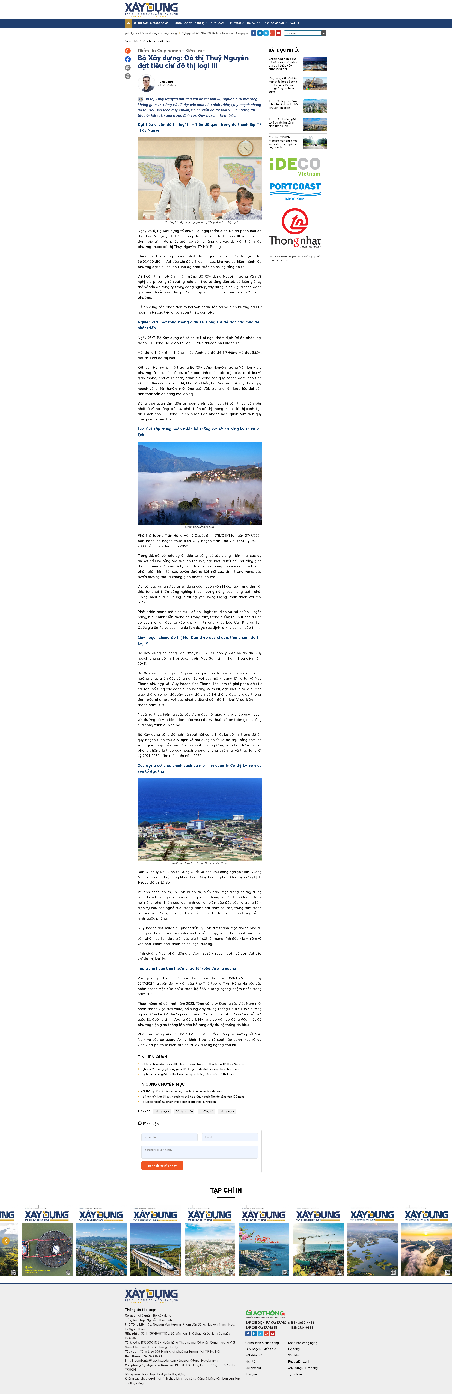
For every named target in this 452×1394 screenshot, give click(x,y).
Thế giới (251, 1374)
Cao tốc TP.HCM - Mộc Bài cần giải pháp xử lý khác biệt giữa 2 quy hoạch (283, 142)
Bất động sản (274, 23)
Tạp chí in (295, 1374)
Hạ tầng (252, 23)
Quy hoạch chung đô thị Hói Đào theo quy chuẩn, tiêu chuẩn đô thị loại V (187, 1074)
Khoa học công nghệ (189, 23)
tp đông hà (206, 1111)
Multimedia (253, 1368)
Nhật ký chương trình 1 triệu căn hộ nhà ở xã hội (210, 33)
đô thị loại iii (227, 1111)
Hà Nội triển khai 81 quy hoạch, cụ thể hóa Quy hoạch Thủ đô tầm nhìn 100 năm (192, 1096)
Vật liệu (295, 23)
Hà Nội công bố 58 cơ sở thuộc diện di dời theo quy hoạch (178, 1101)
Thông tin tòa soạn (140, 1310)
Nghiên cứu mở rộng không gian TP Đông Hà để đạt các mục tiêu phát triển (189, 1069)
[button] (308, 23)
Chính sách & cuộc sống (151, 23)
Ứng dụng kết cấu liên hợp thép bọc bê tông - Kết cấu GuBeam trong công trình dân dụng (283, 85)
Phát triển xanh (299, 1361)
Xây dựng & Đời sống (303, 1368)
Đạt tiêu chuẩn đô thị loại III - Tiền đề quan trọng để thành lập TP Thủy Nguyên (192, 1064)
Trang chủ (131, 41)
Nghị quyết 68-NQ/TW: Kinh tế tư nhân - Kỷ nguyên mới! (140, 33)
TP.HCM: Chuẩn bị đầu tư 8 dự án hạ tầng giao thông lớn (283, 122)
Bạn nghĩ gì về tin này (162, 1165)
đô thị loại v (162, 1111)
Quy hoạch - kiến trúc (225, 23)
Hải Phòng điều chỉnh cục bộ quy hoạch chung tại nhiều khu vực (181, 1091)
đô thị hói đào (184, 1111)
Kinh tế (250, 1361)
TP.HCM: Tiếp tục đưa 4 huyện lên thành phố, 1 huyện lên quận (283, 104)
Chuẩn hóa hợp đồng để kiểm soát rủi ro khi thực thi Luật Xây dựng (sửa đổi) (283, 64)
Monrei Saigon (288, 256)
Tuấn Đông (165, 81)
